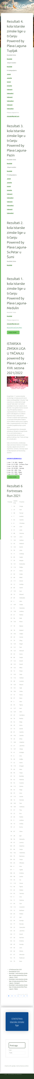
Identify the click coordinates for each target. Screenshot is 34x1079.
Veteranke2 (10, 101)
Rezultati (9, 59)
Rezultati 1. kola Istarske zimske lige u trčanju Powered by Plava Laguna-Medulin (17, 293)
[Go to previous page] (12, 996)
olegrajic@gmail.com (13, 116)
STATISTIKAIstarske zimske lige (17, 1022)
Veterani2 (10, 97)
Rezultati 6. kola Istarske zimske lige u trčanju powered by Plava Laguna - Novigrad (18, 981)
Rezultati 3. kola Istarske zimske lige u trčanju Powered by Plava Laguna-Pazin (17, 140)
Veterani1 (10, 89)
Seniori (9, 82)
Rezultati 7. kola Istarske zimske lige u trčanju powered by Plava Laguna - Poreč (18, 975)
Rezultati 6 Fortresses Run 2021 (14, 491)
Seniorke (9, 85)
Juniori (9, 74)
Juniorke (9, 78)
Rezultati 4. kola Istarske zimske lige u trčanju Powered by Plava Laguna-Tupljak (17, 36)
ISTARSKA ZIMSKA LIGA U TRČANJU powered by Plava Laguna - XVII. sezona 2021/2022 (17, 358)
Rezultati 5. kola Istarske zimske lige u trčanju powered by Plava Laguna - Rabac (18, 987)
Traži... (10, 1050)
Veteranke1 (10, 93)
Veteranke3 (10, 108)
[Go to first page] (9, 996)
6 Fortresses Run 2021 (15, 969)
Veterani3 (10, 105)
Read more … (13, 332)
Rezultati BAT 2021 (14, 971)
